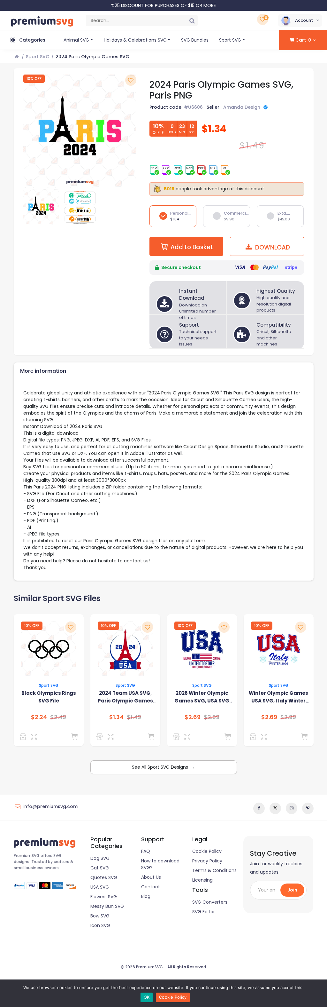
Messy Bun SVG (107, 906)
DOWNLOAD (272, 247)
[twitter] (275, 808)
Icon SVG (100, 925)
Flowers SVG (103, 896)
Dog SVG (100, 858)
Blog (145, 896)
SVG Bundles (195, 40)
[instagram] (291, 808)
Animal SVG (76, 40)
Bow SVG (100, 916)
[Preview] (35, 736)
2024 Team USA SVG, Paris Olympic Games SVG (125, 697)
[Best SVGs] (100, 736)
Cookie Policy (207, 851)
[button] (300, 20)
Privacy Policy (207, 861)
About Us (151, 877)
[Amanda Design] (24, 736)
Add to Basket (192, 247)
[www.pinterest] (308, 808)
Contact (150, 887)
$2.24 (39, 717)
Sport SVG (230, 40)
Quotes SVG (103, 877)
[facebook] (259, 808)
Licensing (202, 880)
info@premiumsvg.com (50, 806)
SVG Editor (203, 911)
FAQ (145, 851)
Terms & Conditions (214, 870)
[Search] (192, 20)
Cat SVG (99, 868)
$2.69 (193, 717)
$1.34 (116, 717)
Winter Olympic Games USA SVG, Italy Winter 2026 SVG (278, 697)
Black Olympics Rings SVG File (48, 697)
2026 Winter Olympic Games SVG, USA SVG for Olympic (201, 697)
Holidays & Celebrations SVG (135, 40)
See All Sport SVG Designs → (163, 767)
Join (292, 890)
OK (147, 997)
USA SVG (99, 887)
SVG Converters (209, 902)
